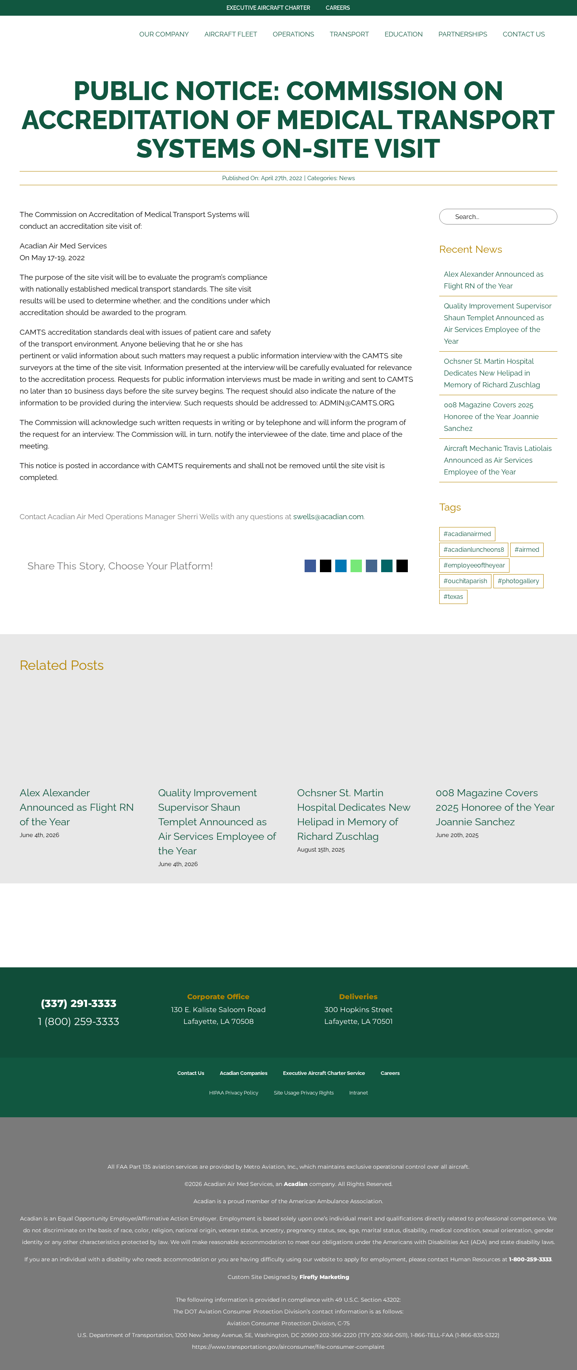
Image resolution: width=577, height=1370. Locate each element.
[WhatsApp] (356, 566)
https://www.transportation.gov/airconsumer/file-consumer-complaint (288, 1346)
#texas (453, 596)
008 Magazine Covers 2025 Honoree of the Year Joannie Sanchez (491, 416)
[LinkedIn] (341, 566)
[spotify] (533, 1013)
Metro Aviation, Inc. (270, 1166)
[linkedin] (505, 1013)
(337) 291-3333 (79, 1003)
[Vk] (371, 566)
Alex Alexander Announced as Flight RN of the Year (80, 732)
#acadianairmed (467, 534)
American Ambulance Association (335, 1201)
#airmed (527, 549)
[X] (325, 566)
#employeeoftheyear (474, 565)
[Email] (402, 566)
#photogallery (518, 581)
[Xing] (386, 566)
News (347, 178)
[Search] (563, 34)
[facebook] (463, 1013)
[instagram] (491, 1013)
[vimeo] (519, 1013)
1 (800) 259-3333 (78, 1021)
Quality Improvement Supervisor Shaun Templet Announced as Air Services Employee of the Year (219, 732)
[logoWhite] (288, 1138)
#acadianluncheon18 (474, 549)
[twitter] (477, 1013)
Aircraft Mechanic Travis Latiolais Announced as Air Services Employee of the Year (498, 460)
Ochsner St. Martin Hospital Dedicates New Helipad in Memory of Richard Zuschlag (492, 373)
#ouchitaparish (465, 581)
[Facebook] (310, 566)
